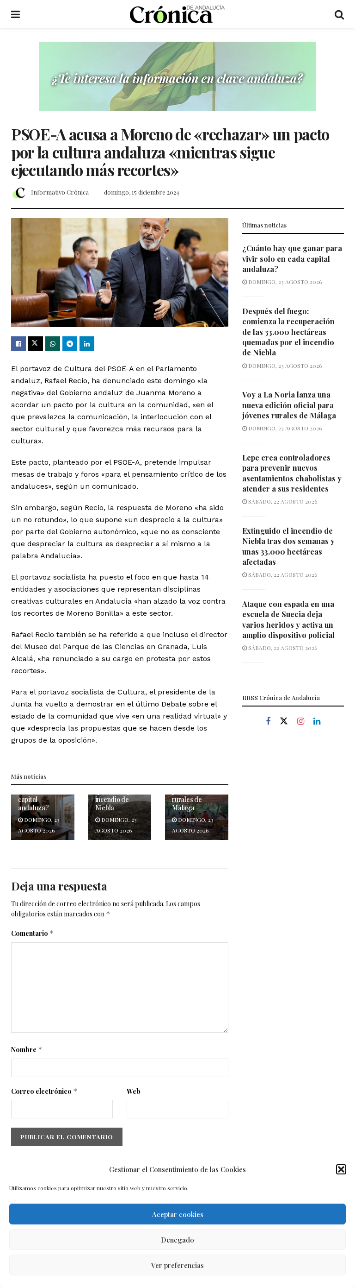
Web (134, 1091)
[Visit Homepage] (177, 14)
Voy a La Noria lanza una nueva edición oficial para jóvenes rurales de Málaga (289, 405)
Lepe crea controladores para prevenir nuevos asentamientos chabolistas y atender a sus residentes (292, 473)
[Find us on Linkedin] (316, 721)
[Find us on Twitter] (284, 721)
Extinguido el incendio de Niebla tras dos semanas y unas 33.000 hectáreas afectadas (288, 546)
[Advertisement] (293, 798)
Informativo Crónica (60, 192)
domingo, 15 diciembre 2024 (141, 192)
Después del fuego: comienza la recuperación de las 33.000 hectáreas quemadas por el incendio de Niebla (288, 332)
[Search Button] (339, 14)
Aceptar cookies (177, 1214)
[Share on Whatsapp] (52, 343)
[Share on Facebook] (18, 343)
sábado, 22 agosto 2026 (282, 501)
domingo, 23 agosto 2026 (284, 281)
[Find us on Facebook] (268, 721)
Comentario (32, 933)
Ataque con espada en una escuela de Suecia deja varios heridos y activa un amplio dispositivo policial (288, 619)
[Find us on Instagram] (300, 721)
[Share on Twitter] (35, 343)
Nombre (27, 1049)
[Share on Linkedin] (87, 343)
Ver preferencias (177, 1265)
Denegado (177, 1239)
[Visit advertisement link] (177, 83)
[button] (341, 1169)
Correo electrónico (44, 1091)
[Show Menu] (15, 14)
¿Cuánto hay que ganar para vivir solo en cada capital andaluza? (292, 258)
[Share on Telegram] (69, 343)
